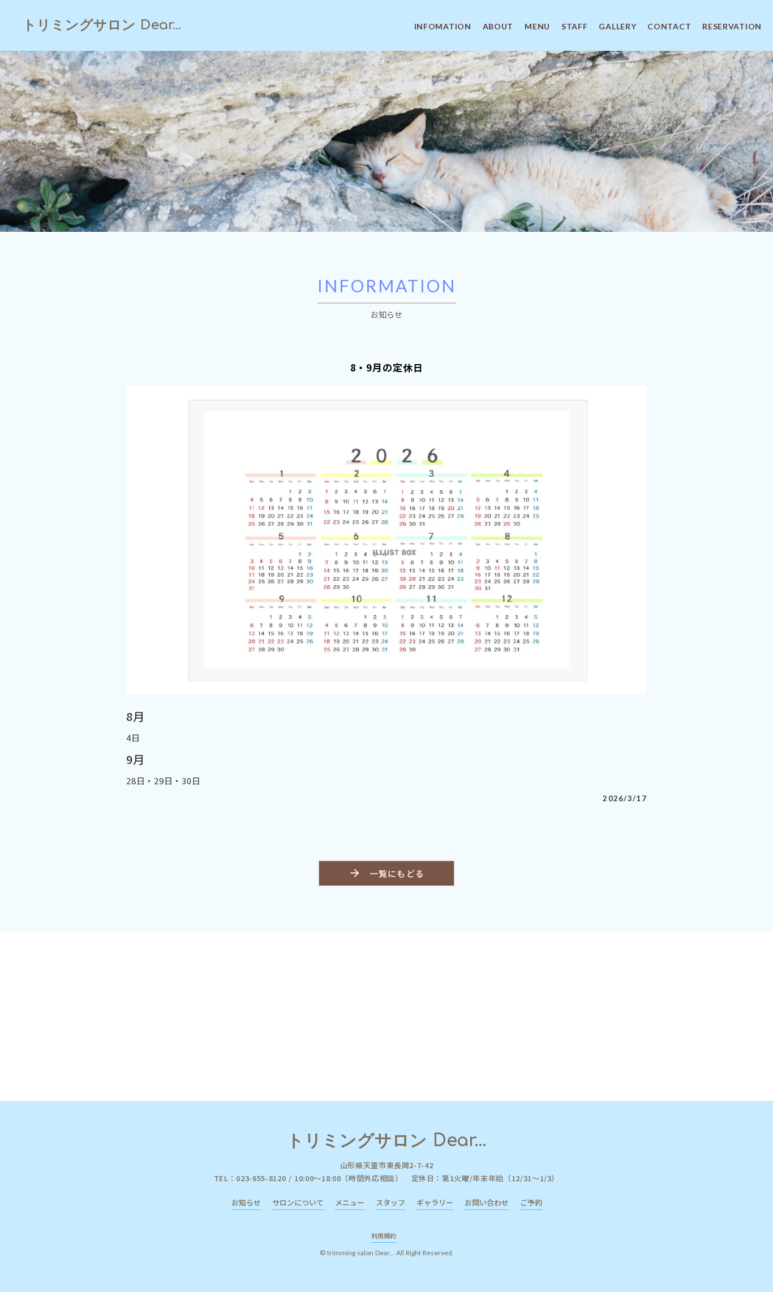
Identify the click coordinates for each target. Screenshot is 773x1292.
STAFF (574, 26)
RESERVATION (732, 26)
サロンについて (298, 1202)
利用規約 (383, 1235)
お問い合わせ (487, 1202)
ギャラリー (434, 1202)
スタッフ (390, 1202)
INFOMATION (442, 26)
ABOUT (498, 26)
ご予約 (531, 1202)
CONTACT (669, 26)
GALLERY (617, 26)
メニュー (349, 1202)
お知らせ (246, 1202)
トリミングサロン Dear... (102, 25)
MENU (537, 26)
